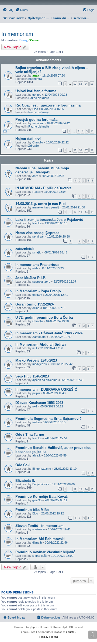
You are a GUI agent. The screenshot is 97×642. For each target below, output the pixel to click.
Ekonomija (35, 78)
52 (75, 83)
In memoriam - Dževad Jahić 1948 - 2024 (48, 333)
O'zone (34, 40)
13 (80, 212)
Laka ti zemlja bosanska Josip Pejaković (49, 220)
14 (86, 212)
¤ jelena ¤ (38, 529)
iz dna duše (39, 555)
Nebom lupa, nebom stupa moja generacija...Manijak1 (42, 170)
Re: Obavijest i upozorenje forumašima (48, 105)
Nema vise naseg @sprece (37, 233)
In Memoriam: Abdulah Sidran (40, 344)
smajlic (36, 252)
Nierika (36, 223)
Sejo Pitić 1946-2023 (32, 376)
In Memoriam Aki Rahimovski (40, 539)
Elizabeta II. (25, 481)
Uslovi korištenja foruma (35, 91)
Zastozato (39, 336)
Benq (23, 40)
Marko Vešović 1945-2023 (36, 360)
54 (86, 83)
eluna (35, 308)
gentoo (36, 94)
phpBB (34, 627)
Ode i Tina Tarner (29, 434)
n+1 (34, 348)
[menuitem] (8, 10)
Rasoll (36, 191)
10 (92, 131)
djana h (37, 542)
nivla (35, 268)
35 (75, 150)
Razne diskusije (38, 97)
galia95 (36, 500)
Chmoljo (37, 142)
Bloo (35, 109)
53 (80, 83)
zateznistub (24, 249)
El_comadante (41, 468)
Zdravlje (33, 145)
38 (92, 150)
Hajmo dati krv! (28, 139)
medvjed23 (39, 364)
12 (75, 212)
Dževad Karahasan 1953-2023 (39, 403)
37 (86, 150)
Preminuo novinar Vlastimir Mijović (45, 552)
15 (92, 212)
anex (35, 75)
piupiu (36, 393)
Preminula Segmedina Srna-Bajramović (48, 419)
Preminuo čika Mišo (32, 510)
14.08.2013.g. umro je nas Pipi (40, 204)
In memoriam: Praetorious (37, 265)
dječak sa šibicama (44, 380)
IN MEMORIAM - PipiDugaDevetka (43, 188)
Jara (35, 175)
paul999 (71, 631)
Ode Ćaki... (24, 465)
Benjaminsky (40, 484)
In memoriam (17, 34)
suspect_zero (41, 281)
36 (80, 150)
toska (36, 422)
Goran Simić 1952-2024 (34, 304)
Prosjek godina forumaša (36, 120)
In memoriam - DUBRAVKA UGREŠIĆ (46, 389)
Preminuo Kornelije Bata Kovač (41, 497)
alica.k (36, 455)
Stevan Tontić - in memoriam (39, 526)
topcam (37, 294)
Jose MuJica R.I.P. (30, 278)
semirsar (38, 123)
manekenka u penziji (45, 207)
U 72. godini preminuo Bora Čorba (44, 317)
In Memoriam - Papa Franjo (38, 291)
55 (92, 83)
